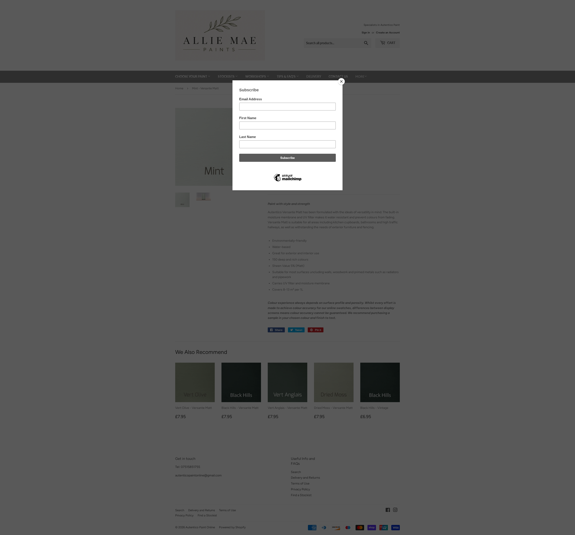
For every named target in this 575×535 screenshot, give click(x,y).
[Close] (341, 81)
